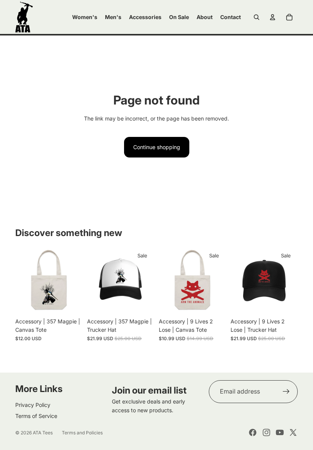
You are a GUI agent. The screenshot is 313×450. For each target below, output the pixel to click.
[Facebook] (252, 432)
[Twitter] (293, 432)
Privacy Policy (32, 405)
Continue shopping (156, 147)
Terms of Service (36, 416)
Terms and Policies (82, 433)
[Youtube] (279, 432)
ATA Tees (43, 433)
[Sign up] (286, 392)
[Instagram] (266, 432)
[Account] (272, 17)
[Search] (256, 17)
